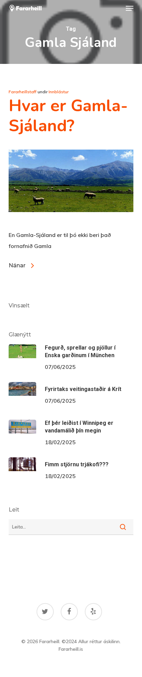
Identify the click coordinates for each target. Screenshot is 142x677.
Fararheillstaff (23, 91)
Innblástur (59, 91)
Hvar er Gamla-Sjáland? (68, 115)
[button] (129, 8)
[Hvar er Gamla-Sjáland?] (71, 223)
